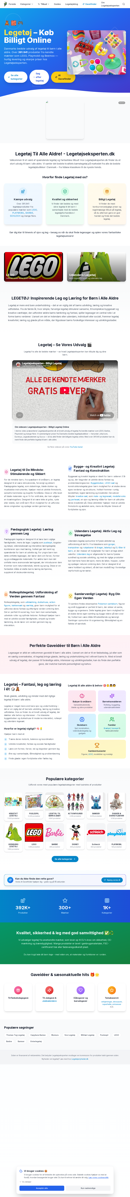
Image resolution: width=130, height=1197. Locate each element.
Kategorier (25, 4)
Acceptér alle (42, 1188)
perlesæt (75, 499)
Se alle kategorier (16, 77)
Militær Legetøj (87, 1035)
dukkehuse (43, 602)
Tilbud (44, 4)
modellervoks (119, 496)
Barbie (9, 1041)
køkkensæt (17, 605)
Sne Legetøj (69, 1035)
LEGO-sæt (110, 483)
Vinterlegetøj (36, 1041)
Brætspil (107, 728)
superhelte (106, 1004)
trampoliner (73, 547)
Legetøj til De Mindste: (27, 470)
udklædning (30, 602)
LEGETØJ (20, 298)
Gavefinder (91, 4)
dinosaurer (117, 1002)
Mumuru (55, 1035)
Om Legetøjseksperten (110, 4)
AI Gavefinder (64, 77)
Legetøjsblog (71, 4)
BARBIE (29, 213)
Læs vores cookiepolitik (98, 1177)
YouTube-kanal (76, 447)
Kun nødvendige (88, 1188)
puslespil (48, 542)
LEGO (34, 210)
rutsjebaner (88, 547)
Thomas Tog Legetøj (15, 1035)
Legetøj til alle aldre (80, 685)
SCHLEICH (15, 216)
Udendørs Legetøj (88, 531)
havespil (115, 728)
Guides (57, 4)
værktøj (29, 605)
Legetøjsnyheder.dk (80, 1059)
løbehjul (108, 547)
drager (100, 547)
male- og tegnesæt (102, 496)
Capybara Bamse (38, 1035)
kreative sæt (81, 496)
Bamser (21, 1041)
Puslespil (104, 1035)
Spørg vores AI (113, 880)
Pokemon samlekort (107, 604)
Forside (12, 4)
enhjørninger (106, 1002)
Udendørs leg (83, 554)
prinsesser (116, 1004)
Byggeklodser (97, 483)
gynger (111, 544)
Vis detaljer (26, 1182)
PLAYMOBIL (18, 213)
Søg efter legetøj (40, 77)
